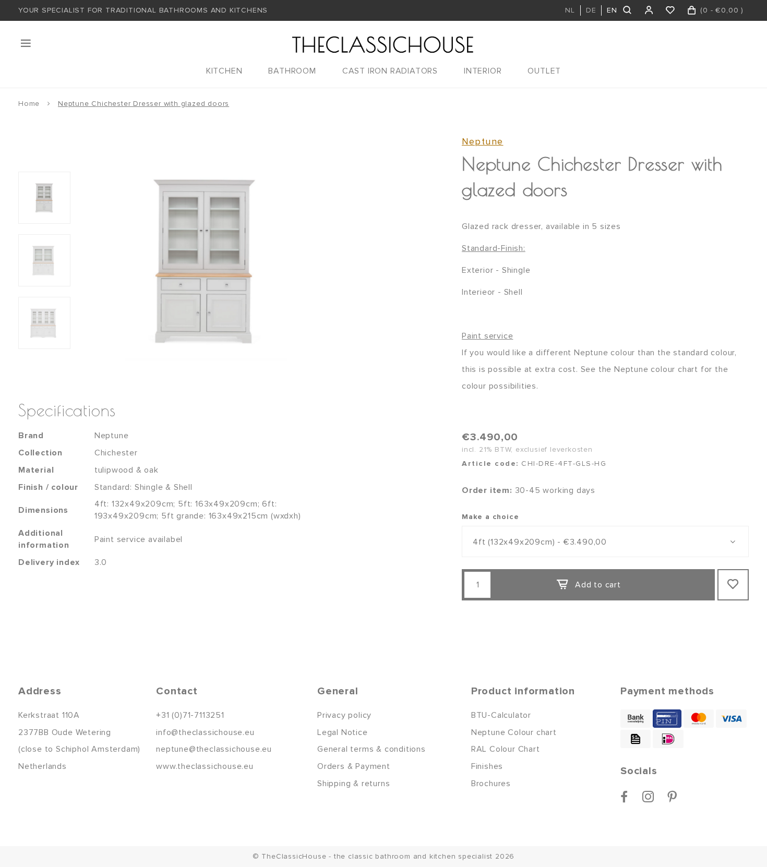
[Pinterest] (672, 796)
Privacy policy (344, 715)
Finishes (487, 766)
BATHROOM (292, 71)
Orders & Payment (353, 766)
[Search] (628, 10)
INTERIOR (482, 71)
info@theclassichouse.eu (205, 732)
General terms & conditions (371, 749)
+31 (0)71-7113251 (190, 715)
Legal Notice (342, 732)
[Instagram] (648, 796)
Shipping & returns (353, 783)
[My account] (649, 10)
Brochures (491, 783)
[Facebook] (624, 796)
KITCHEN (224, 71)
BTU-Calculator (501, 715)
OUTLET (544, 71)
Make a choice (490, 516)
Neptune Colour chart (514, 732)
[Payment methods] (635, 718)
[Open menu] (26, 43)
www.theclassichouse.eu (205, 766)
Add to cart (598, 585)
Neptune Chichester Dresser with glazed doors (143, 103)
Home (29, 103)
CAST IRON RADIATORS (390, 71)
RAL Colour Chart (505, 749)
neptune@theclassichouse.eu (214, 749)
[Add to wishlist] (733, 584)
